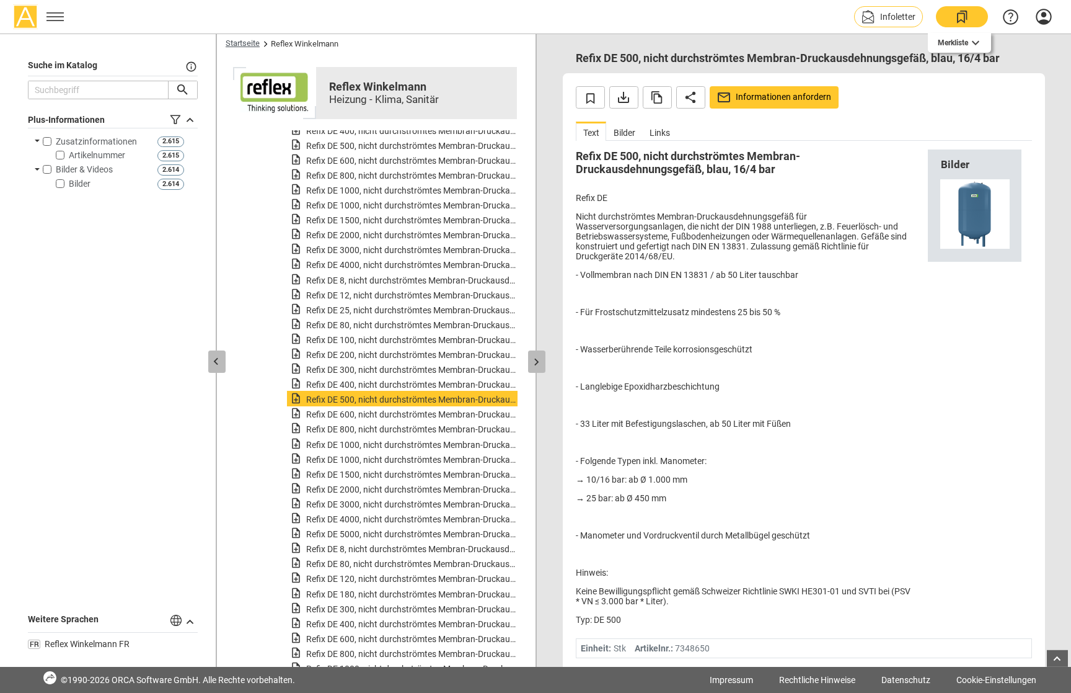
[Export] (623, 97)
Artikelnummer (97, 155)
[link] (962, 16)
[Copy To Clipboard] (657, 97)
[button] (888, 16)
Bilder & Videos (84, 169)
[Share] (690, 97)
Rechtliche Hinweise (817, 680)
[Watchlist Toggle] (590, 97)
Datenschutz (905, 680)
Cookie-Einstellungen (996, 680)
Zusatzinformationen (96, 141)
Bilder (79, 184)
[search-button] (182, 90)
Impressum (731, 680)
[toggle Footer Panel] (1057, 658)
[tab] (591, 131)
